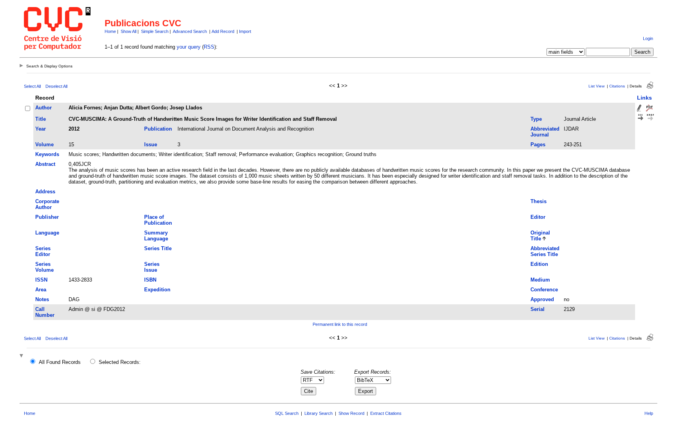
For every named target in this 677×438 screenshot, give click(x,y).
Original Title (540, 236)
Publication (158, 129)
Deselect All (56, 86)
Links (644, 98)
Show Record (351, 413)
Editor (537, 217)
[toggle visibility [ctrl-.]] (22, 356)
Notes (42, 299)
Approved (542, 299)
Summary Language (156, 236)
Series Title (158, 248)
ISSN (41, 280)
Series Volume (44, 267)
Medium (540, 280)
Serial (537, 309)
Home (110, 31)
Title (40, 119)
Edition (539, 264)
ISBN (150, 280)
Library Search (318, 413)
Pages (537, 144)
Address (45, 191)
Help (648, 413)
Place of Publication (158, 220)
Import (245, 31)
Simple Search (154, 31)
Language (47, 233)
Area (40, 290)
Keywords (47, 154)
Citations (617, 86)
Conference (544, 290)
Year (40, 129)
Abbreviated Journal (544, 132)
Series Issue (151, 267)
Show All (128, 31)
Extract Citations (386, 413)
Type (536, 119)
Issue (150, 144)
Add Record (223, 31)
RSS (209, 47)
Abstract (45, 164)
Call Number (44, 312)
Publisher (47, 217)
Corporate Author (47, 204)
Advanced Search (190, 31)
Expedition (157, 290)
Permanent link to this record (340, 324)
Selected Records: (120, 362)
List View (596, 86)
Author (43, 108)
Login (648, 38)
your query (189, 47)
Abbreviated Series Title (544, 251)
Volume (44, 144)
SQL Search (287, 413)
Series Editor (43, 251)
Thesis (538, 201)
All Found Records (60, 362)
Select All (32, 86)
